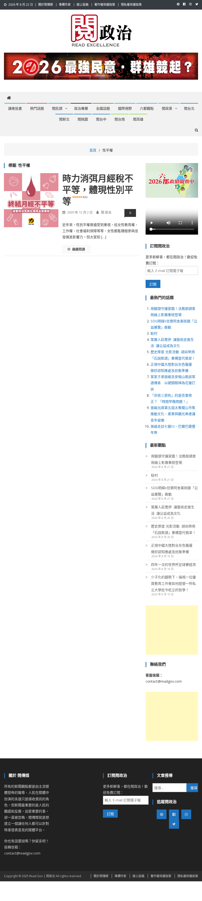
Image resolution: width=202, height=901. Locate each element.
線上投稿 (82, 4)
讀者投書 (15, 108)
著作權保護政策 (104, 4)
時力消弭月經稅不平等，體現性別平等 (97, 190)
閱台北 (189, 108)
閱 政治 (106, 212)
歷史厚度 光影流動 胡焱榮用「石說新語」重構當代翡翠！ (173, 529)
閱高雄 (138, 119)
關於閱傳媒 (45, 4)
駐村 (154, 333)
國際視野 (125, 108)
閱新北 (64, 119)
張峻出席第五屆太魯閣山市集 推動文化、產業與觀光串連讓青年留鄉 (175, 413)
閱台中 (101, 119)
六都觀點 (147, 108)
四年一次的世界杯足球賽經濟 (173, 564)
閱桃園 (83, 119)
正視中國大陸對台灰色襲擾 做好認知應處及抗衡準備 (172, 548)
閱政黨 (167, 108)
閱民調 (57, 108)
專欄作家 (65, 4)
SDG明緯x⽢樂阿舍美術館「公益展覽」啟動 (174, 490)
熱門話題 (37, 108)
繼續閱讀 (78, 249)
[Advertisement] (172, 630)
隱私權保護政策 (131, 4)
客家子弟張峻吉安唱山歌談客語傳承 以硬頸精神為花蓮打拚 (173, 382)
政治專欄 (81, 108)
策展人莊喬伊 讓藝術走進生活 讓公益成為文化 (172, 510)
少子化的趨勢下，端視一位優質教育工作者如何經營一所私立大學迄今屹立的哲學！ (173, 583)
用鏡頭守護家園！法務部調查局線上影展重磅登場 (173, 459)
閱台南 (120, 119)
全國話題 (103, 108)
